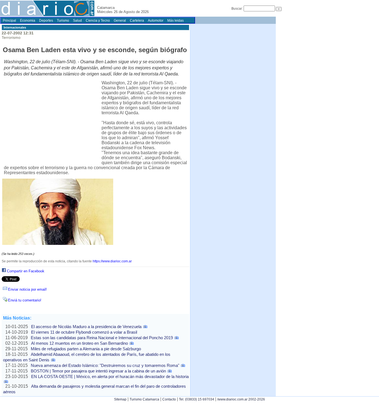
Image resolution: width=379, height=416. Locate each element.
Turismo (63, 20)
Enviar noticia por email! (27, 289)
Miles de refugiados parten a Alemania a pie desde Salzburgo (86, 348)
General (120, 20)
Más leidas (175, 20)
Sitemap (120, 399)
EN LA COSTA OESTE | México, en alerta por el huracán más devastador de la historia (110, 376)
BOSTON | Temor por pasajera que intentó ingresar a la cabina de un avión (98, 371)
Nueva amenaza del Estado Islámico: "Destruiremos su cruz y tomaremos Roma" (105, 365)
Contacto (169, 399)
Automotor (155, 20)
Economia (27, 20)
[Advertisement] (52, 121)
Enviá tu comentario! (24, 300)
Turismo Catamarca (144, 399)
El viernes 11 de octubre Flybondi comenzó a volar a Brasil (84, 332)
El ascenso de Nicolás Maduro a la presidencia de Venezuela (86, 326)
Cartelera (137, 20)
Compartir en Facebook (25, 271)
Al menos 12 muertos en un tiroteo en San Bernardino (79, 343)
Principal (9, 20)
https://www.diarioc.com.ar (112, 261)
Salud (77, 20)
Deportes (46, 20)
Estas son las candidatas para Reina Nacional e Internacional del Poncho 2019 (102, 337)
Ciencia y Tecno (98, 20)
